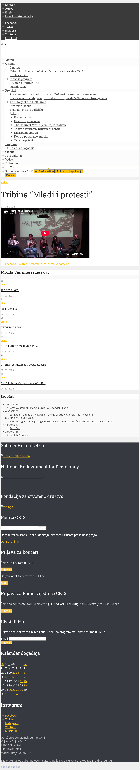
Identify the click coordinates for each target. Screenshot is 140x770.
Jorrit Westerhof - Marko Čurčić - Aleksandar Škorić (39, 408)
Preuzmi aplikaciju (70, 171)
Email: (5, 638)
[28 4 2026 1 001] (2, 299)
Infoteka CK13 (19, 75)
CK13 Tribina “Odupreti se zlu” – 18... (23, 383)
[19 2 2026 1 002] (2, 280)
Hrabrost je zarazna (27, 121)
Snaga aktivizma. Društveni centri (37, 129)
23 (25, 685)
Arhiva (9, 9)
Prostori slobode (20, 106)
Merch (9, 60)
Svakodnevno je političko (27, 109)
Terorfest (15, 428)
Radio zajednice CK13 (19, 171)
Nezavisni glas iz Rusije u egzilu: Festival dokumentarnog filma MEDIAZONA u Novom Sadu (62, 421)
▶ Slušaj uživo (44, 171)
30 (14, 673)
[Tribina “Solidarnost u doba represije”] (2, 355)
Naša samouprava (26, 132)
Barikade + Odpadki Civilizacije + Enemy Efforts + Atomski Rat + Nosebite (51, 414)
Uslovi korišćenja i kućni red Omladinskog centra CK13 (46, 71)
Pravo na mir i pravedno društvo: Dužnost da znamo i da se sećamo (54, 94)
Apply (4, 583)
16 (25, 681)
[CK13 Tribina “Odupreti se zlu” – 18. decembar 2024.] (2, 373)
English (9, 12)
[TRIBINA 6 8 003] (2, 318)
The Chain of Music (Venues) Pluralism (40, 125)
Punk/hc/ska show (20, 435)
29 (21, 690)
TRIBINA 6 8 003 (11, 327)
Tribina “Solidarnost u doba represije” (24, 364)
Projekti (10, 90)
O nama (10, 63)
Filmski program (21, 79)
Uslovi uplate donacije (19, 16)
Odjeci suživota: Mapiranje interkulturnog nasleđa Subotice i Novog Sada (58, 98)
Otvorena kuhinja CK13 (25, 83)
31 (17, 673)
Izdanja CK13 (18, 86)
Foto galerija (13, 155)
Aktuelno (11, 163)
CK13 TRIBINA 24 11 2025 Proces (20, 346)
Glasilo (10, 152)
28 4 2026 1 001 (10, 309)
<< (2, 664)
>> (25, 664)
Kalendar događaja (22, 148)
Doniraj (10, 175)
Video (9, 159)
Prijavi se (6, 569)
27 (14, 690)
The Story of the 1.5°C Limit (28, 102)
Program (11, 144)
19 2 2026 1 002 (10, 290)
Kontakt (10, 5)
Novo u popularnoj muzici (31, 136)
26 (10, 690)
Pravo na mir (22, 117)
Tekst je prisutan (25, 140)
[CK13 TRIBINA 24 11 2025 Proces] (2, 336)
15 (21, 681)
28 (17, 690)
